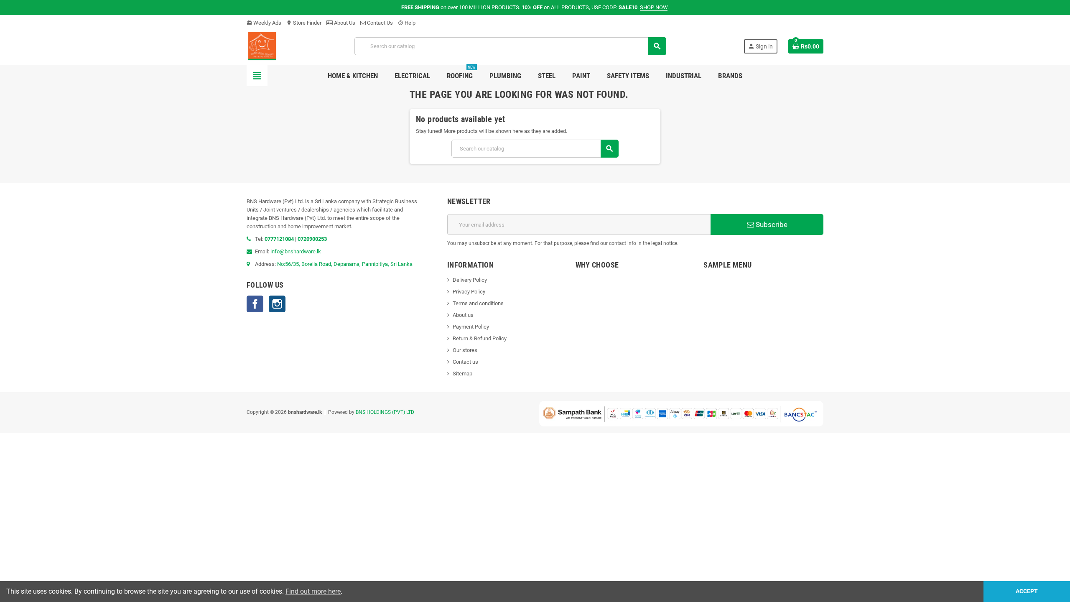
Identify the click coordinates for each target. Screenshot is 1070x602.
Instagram (277, 304)
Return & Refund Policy (480, 338)
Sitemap (462, 373)
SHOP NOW (653, 7)
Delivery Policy (470, 280)
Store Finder (303, 23)
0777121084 (280, 239)
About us (463, 315)
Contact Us (379, 23)
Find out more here (313, 591)
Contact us (465, 362)
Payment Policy (471, 327)
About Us (344, 23)
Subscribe (770, 224)
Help (406, 23)
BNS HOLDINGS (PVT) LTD (385, 412)
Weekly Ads (264, 23)
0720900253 (312, 239)
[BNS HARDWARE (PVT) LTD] (262, 46)
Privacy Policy (469, 291)
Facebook (255, 304)
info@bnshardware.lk (295, 251)
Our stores (465, 350)
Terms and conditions (478, 303)
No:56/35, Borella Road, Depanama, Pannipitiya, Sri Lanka (345, 264)
